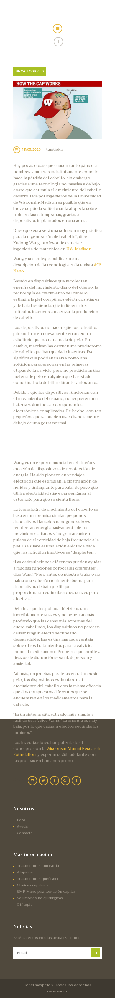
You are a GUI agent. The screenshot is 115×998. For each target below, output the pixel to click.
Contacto (25, 833)
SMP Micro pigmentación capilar (46, 891)
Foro (21, 820)
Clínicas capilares (33, 885)
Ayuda (22, 826)
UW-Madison (78, 249)
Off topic (24, 904)
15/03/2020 (31, 150)
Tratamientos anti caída (38, 866)
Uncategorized (30, 71)
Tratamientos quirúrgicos (39, 878)
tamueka (54, 149)
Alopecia (25, 872)
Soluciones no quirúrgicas (40, 898)
